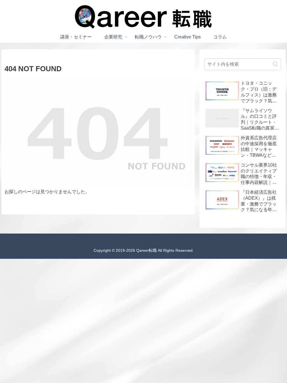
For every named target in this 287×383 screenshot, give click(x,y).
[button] (275, 64)
